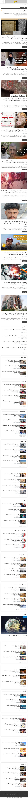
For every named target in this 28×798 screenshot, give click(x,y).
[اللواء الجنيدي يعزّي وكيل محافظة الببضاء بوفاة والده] (23, 432)
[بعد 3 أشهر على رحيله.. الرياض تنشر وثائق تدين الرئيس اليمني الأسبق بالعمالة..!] (23, 559)
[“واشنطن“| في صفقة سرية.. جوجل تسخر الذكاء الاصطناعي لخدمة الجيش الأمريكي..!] (14, 272)
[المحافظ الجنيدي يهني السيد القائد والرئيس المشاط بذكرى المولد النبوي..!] (23, 416)
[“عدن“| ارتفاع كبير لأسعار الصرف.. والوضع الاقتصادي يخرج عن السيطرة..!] (23, 653)
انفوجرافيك (16, 15)
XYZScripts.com (19, 797)
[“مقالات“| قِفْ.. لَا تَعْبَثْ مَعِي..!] (23, 511)
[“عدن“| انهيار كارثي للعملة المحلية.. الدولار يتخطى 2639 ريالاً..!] (23, 647)
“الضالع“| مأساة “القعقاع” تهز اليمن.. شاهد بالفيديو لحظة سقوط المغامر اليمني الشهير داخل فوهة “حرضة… (15, 100)
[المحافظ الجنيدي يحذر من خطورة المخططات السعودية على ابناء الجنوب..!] (23, 427)
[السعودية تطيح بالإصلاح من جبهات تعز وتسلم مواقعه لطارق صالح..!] (23, 386)
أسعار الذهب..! (18, 13)
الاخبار (26, 15)
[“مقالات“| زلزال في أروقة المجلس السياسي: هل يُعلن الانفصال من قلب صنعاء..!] (23, 505)
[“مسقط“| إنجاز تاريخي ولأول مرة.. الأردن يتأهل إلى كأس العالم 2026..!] (23, 725)
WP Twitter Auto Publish (9, 797)
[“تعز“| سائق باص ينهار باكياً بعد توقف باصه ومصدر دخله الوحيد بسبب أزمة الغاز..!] (23, 391)
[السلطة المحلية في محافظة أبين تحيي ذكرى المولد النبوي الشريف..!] (23, 421)
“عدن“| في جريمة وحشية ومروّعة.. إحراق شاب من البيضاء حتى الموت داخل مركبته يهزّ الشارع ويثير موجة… (15, 223)
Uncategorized (24, 13)
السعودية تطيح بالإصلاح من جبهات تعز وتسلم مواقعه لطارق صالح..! (14, 347)
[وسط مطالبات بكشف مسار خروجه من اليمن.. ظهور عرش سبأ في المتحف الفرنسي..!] (14, 27)
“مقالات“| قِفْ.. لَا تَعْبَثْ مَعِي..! (14, 509)
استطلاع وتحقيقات (6, 13)
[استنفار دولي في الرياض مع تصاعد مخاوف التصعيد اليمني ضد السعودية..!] (23, 475)
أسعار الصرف (12, 13)
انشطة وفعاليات (21, 15)
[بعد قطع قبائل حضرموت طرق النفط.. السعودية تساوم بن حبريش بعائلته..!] (23, 362)
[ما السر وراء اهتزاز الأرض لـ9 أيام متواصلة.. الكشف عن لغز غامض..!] (23, 696)
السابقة (25, 325)
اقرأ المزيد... (24, 47)
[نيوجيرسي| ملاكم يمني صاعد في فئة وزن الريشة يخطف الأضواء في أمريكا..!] (23, 731)
